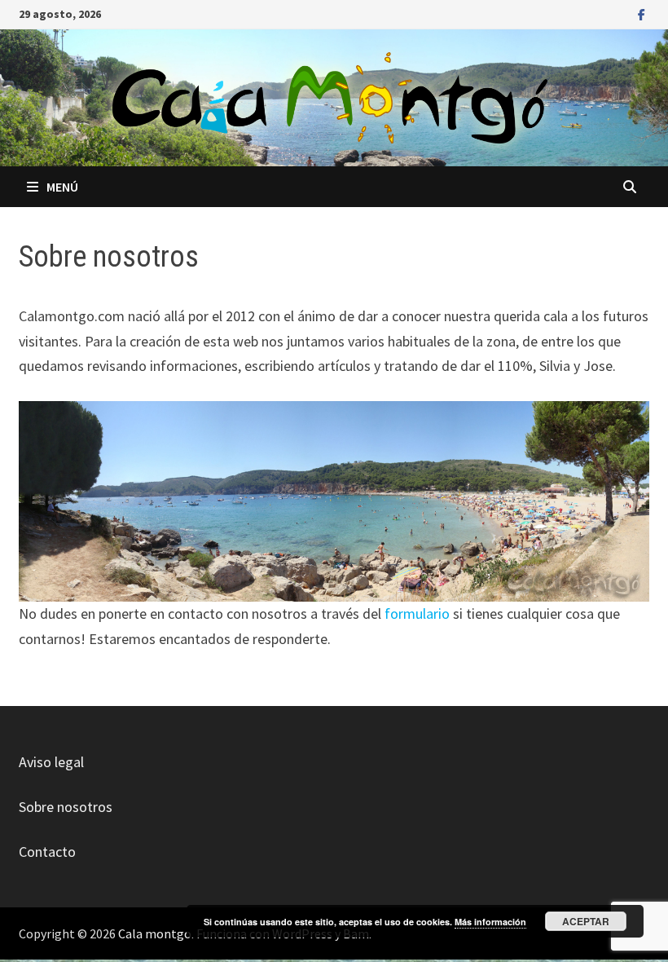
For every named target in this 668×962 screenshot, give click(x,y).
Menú (62, 187)
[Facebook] (641, 13)
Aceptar (585, 921)
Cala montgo (154, 933)
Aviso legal (51, 761)
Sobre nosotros (65, 806)
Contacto (47, 851)
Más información (490, 922)
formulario (417, 613)
